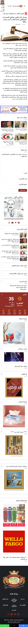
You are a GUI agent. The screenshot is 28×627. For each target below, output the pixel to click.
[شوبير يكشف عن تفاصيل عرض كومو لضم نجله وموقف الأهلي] (7, 124)
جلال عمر (23, 24)
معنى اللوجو (5, 599)
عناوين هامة (23, 289)
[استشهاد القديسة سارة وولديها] (21, 124)
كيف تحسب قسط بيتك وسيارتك (18, 285)
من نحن (23, 599)
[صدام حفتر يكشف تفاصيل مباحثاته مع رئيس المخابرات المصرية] (23, 258)
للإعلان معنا (22, 605)
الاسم (25, 173)
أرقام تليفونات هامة (21, 287)
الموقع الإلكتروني (23, 184)
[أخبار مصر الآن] (17, 6)
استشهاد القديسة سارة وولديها (21, 128)
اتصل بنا (14, 610)
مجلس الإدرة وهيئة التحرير (14, 600)
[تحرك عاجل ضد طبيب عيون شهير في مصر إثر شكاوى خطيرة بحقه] (7, 136)
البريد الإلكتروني (22, 178)
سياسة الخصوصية (14, 605)
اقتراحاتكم (5, 605)
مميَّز (9, 621)
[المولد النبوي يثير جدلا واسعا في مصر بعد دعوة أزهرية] (21, 136)
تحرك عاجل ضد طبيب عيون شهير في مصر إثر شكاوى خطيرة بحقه (8, 142)
